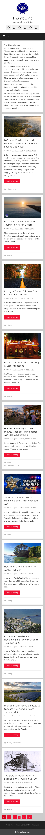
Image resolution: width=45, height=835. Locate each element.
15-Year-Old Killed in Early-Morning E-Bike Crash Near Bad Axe (21, 500)
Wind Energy (16, 743)
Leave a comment (13, 465)
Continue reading (12, 181)
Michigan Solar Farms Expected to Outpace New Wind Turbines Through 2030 (22, 709)
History (9, 189)
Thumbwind (22, 18)
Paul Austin (30, 228)
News (15, 189)
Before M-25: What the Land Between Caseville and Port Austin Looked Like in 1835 (22, 143)
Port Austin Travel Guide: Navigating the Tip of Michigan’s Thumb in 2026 (21, 639)
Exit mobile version (22, 832)
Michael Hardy (31, 150)
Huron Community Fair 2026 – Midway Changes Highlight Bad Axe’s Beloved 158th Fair (20, 431)
